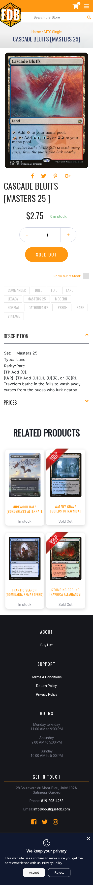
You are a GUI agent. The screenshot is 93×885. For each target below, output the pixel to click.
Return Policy (46, 686)
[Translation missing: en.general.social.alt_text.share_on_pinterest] (56, 176)
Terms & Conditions (46, 677)
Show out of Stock (67, 276)
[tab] (46, 338)
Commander (17, 290)
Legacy (13, 298)
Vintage (14, 316)
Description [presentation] (16, 336)
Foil (54, 290)
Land (69, 290)
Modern (61, 298)
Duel (38, 290)
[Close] (88, 837)
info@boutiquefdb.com (51, 809)
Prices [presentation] (10, 402)
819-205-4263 (52, 801)
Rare (80, 307)
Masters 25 (37, 298)
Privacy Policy (46, 694)
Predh (62, 307)
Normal (13, 307)
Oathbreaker (39, 307)
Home (36, 32)
